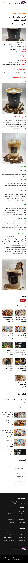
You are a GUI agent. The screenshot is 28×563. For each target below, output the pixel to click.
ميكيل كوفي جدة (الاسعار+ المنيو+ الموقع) (9, 368)
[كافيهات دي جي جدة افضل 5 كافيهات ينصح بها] (20, 442)
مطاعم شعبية (20, 482)
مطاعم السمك (20, 476)
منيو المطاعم (22, 511)
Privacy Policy (16, 560)
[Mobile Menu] (3, 3)
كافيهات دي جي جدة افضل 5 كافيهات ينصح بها (7, 336)
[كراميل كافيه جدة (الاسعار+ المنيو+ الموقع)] (14, 34)
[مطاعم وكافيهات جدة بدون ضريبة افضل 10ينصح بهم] (20, 423)
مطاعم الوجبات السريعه (18, 479)
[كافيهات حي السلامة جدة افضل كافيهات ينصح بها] (20, 415)
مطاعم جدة (11, 517)
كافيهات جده (22, 522)
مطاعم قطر (11, 522)
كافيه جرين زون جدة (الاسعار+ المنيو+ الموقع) (8, 352)
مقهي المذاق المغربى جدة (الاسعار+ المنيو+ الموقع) (20, 352)
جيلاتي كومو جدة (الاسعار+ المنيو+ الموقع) (21, 368)
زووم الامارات (22, 519)
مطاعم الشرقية (11, 514)
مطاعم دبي (22, 517)
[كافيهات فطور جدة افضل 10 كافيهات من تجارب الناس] (20, 432)
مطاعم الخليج (11, 519)
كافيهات (23, 300)
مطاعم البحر (20, 471)
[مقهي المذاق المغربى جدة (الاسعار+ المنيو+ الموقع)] (20, 452)
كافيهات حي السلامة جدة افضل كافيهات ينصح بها (21, 320)
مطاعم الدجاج (20, 474)
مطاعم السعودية (10, 511)
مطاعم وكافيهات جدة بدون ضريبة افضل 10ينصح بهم (8, 320)
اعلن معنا (10, 560)
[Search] (8, 3)
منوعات (21, 487)
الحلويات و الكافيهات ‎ (19, 468)
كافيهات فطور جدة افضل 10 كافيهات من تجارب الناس (20, 336)
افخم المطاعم (20, 466)
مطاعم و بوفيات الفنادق (18, 484)
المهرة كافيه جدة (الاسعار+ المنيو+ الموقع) (21, 385)
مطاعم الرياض (22, 514)
